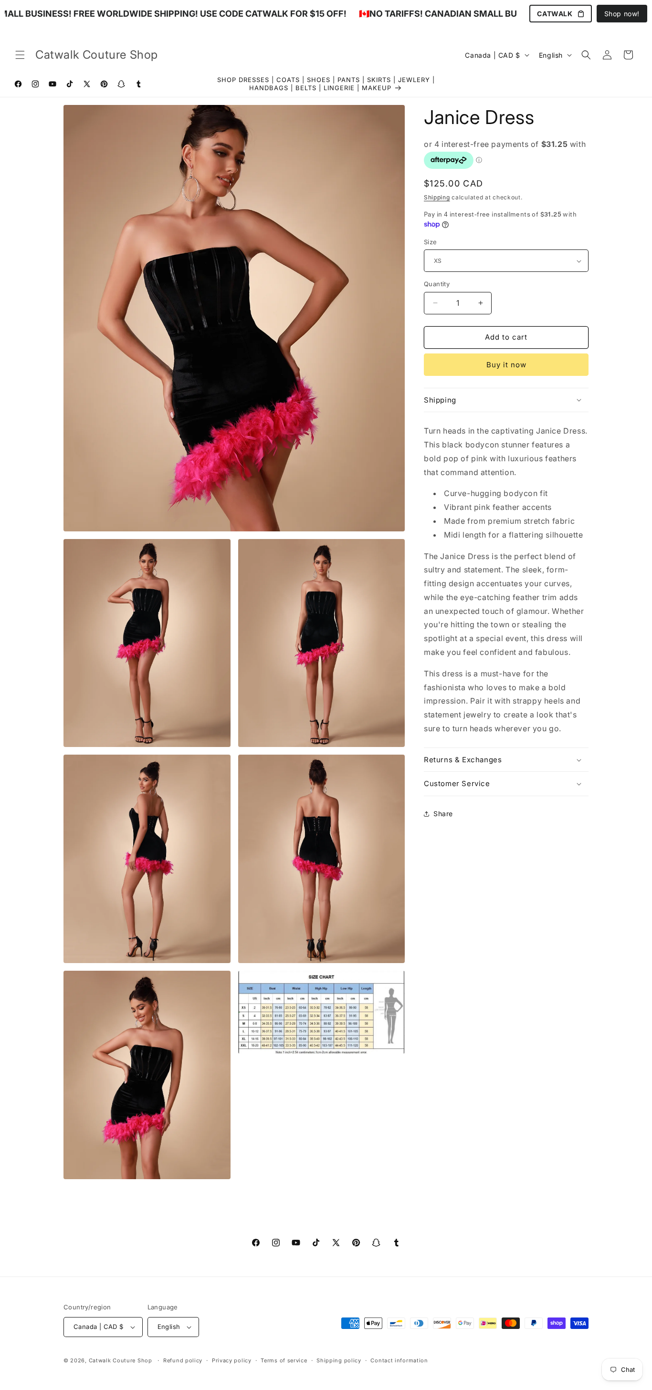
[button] (20, 54)
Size (430, 242)
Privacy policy (232, 1360)
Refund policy (182, 1360)
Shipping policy (338, 1360)
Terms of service (284, 1360)
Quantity (437, 284)
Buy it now (506, 364)
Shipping (437, 197)
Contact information (399, 1360)
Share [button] (443, 813)
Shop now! (622, 14)
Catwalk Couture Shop (120, 1360)
